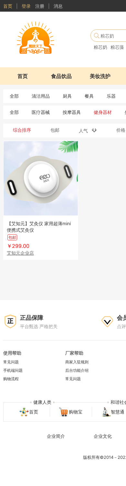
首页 (7, 6)
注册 (39, 6)
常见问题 (11, 361)
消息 (58, 6)
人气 (85, 130)
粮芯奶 (100, 47)
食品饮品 (61, 76)
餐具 (89, 96)
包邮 (54, 130)
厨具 (67, 96)
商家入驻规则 (77, 361)
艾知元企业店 (20, 253)
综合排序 (22, 130)
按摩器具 (72, 112)
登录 (26, 6)
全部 (14, 96)
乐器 (111, 96)
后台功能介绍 (77, 370)
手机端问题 (13, 370)
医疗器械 (41, 112)
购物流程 (11, 378)
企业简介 (56, 436)
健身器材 (103, 112)
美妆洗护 (100, 76)
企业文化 (103, 436)
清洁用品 (41, 96)
